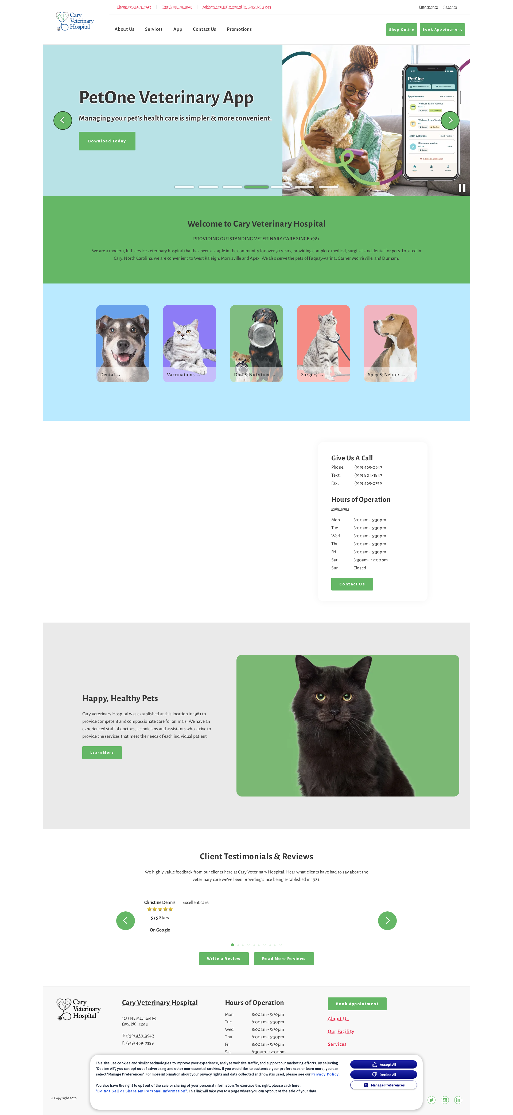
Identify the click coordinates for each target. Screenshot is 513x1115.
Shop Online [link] (401, 29)
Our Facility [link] (341, 1031)
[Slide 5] (281, 187)
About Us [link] (338, 1018)
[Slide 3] (232, 187)
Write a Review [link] (224, 959)
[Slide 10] (280, 945)
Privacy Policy (325, 1074)
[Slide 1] (184, 187)
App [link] (177, 29)
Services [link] (154, 29)
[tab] (341, 509)
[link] (77, 21)
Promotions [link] (239, 29)
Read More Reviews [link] (284, 959)
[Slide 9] (275, 945)
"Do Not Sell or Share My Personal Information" (141, 1091)
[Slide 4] (256, 187)
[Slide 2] (208, 187)
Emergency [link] (428, 7)
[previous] (62, 120)
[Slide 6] (304, 187)
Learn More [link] (102, 752)
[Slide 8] (270, 945)
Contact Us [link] (204, 29)
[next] (450, 120)
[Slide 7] (328, 187)
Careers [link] (450, 7)
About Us (124, 29)
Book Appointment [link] (442, 29)
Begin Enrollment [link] (108, 149)
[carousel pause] (462, 188)
